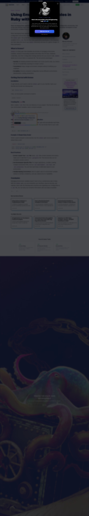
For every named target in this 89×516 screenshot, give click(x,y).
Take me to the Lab (44, 31)
